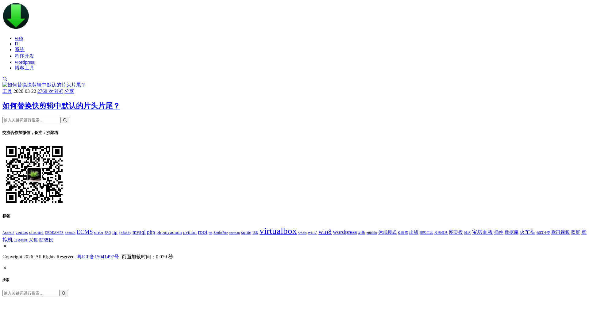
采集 (33, 240)
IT (17, 43)
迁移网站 (21, 240)
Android (8, 232)
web (19, 38)
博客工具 (24, 67)
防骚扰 (46, 240)
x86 (361, 232)
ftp (114, 232)
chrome (36, 232)
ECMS (85, 232)
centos (22, 232)
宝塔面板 (482, 232)
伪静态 (403, 232)
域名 (467, 232)
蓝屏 (575, 232)
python (190, 232)
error (98, 232)
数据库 (511, 232)
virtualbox (278, 231)
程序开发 (24, 56)
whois (302, 232)
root (202, 232)
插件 (498, 232)
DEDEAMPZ (54, 232)
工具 (7, 91)
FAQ (108, 232)
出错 (413, 232)
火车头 (527, 232)
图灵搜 (456, 232)
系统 (20, 49)
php (151, 232)
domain (70, 232)
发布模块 (441, 232)
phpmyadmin (169, 232)
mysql (139, 232)
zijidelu (372, 232)
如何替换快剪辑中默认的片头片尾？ (61, 106)
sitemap (234, 232)
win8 (325, 231)
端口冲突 (543, 232)
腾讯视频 (560, 232)
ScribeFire (221, 232)
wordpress (25, 62)
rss (210, 232)
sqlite (246, 232)
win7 (312, 232)
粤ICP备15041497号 (98, 256)
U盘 (255, 232)
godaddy (125, 232)
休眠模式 (387, 232)
